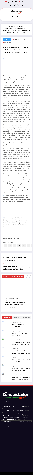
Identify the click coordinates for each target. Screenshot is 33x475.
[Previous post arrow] (29, 258)
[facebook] (5, 245)
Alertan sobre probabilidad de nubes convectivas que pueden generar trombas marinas (20, 352)
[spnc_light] (20, 17)
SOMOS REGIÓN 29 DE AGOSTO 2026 (19, 326)
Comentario (26, 317)
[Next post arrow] (29, 268)
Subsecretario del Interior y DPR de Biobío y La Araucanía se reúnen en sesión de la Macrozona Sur (21, 378)
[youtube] (22, 5)
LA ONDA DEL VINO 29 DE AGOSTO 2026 (20, 334)
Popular (16, 317)
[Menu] (12, 16)
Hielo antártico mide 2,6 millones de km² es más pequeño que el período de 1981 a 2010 (14, 268)
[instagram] (18, 5)
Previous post (6, 255)
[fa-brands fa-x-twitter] (14, 5)
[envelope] (19, 245)
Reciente (7, 317)
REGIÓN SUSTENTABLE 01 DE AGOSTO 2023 (15, 259)
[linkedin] (14, 245)
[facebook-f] (10, 5)
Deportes (6, 39)
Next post (5, 263)
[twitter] (10, 245)
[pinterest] (24, 245)
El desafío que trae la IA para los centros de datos (21, 361)
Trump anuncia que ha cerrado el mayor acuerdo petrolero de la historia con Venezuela (21, 343)
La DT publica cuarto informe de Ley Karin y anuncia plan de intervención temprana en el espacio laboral (21, 369)
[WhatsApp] (28, 245)
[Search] (17, 17)
